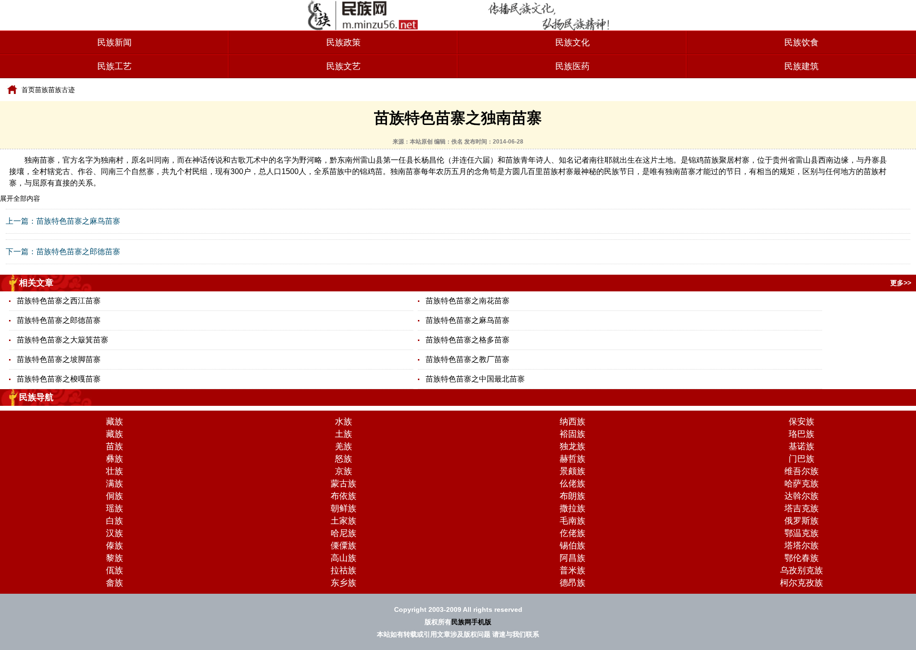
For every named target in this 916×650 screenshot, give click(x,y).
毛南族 (572, 521)
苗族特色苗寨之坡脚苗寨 (59, 359)
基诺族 (801, 446)
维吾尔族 (801, 471)
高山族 (343, 558)
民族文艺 (343, 66)
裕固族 (572, 434)
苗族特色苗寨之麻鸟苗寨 (78, 221)
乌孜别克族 (801, 570)
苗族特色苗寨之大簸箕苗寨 (62, 340)
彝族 (114, 459)
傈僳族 (343, 545)
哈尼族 (343, 533)
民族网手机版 (471, 622)
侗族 (114, 496)
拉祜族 (343, 570)
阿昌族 (572, 558)
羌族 (343, 446)
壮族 (114, 471)
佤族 (114, 570)
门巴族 (801, 459)
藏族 (114, 421)
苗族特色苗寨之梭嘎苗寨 (59, 379)
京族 (343, 471)
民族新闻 (114, 42)
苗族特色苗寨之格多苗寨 (468, 340)
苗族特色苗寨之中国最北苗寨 (475, 379)
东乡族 (343, 583)
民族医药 (572, 66)
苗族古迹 (61, 89)
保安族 (801, 421)
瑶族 (114, 508)
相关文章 (36, 283)
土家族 (343, 521)
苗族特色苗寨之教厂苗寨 (468, 359)
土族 (343, 434)
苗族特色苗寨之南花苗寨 (468, 301)
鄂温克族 (801, 533)
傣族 (114, 545)
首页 (28, 89)
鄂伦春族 (801, 558)
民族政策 (343, 42)
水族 (343, 421)
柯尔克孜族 (801, 583)
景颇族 (572, 471)
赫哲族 (572, 459)
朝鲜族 (343, 508)
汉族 (114, 533)
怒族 (343, 459)
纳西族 (572, 421)
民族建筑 (801, 66)
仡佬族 (572, 533)
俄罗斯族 (801, 521)
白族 (114, 521)
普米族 (572, 570)
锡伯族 (572, 545)
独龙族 (572, 446)
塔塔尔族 (801, 545)
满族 (114, 483)
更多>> (900, 283)
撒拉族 (572, 508)
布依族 (343, 496)
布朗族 (572, 496)
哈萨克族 (801, 483)
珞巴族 (801, 434)
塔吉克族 (801, 508)
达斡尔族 (801, 496)
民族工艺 (114, 66)
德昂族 (572, 583)
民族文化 (572, 42)
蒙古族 (343, 483)
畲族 (114, 583)
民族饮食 (801, 42)
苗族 (41, 89)
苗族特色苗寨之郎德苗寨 (78, 252)
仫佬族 (572, 483)
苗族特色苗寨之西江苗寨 (59, 301)
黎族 (114, 558)
